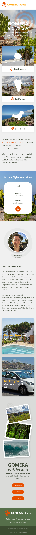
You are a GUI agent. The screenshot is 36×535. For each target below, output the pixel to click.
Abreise (18, 200)
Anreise (18, 193)
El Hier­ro (12, 142)
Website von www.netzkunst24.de (18, 532)
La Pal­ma (22, 142)
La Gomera (18, 485)
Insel (18, 186)
